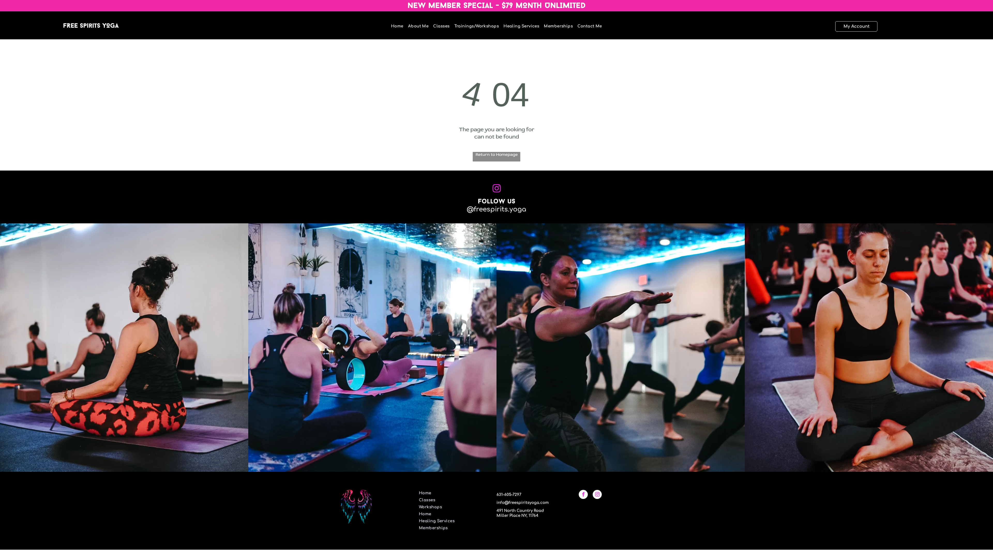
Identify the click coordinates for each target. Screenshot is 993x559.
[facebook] (583, 495)
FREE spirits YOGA (91, 26)
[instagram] (597, 495)
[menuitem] (394, 26)
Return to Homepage (497, 154)
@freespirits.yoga (496, 209)
